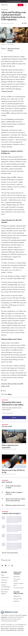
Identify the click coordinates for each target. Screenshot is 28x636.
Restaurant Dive (18, 598)
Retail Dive (16, 601)
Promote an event (18, 588)
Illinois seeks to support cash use (14, 493)
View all (4, 552)
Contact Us (4, 580)
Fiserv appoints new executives (10, 446)
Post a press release (12, 552)
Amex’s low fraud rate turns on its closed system (15, 500)
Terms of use (13, 628)
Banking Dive (17, 596)
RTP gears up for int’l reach (15, 505)
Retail (9, 394)
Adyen (11, 50)
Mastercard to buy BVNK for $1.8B (13, 471)
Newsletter (4, 582)
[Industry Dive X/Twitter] (9, 565)
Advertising (17, 576)
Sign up (20, 5)
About (3, 575)
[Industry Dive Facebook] (5, 565)
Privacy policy (4, 628)
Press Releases (5, 589)
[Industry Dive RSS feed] (12, 565)
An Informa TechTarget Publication (14, 1)
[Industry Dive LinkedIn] (2, 565)
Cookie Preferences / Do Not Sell (14, 630)
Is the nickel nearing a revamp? (13, 487)
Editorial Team (5, 577)
